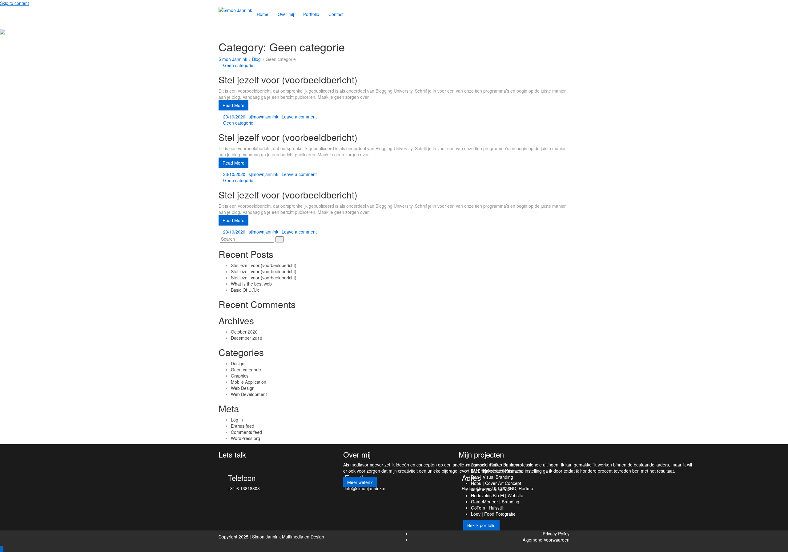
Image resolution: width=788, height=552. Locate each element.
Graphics (239, 376)
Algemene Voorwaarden (546, 540)
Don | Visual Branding (492, 477)
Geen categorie (238, 65)
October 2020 (244, 332)
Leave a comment (299, 117)
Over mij (286, 14)
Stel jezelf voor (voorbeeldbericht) (288, 79)
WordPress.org (245, 438)
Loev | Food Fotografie (493, 514)
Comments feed (246, 432)
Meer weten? (360, 482)
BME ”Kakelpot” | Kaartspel (497, 471)
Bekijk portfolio (481, 525)
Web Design (243, 388)
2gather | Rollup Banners (495, 465)
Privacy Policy (556, 533)
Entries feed (242, 426)
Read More (233, 105)
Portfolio (311, 14)
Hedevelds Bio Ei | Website (497, 495)
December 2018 (246, 338)
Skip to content (14, 3)
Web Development (249, 394)
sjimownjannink (263, 117)
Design (237, 363)
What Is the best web (251, 284)
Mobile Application (248, 382)
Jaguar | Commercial (491, 489)
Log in (237, 420)
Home (262, 14)
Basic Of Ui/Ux (245, 290)
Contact (336, 14)
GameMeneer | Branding (495, 501)
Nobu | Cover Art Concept (496, 483)
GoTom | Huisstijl (487, 508)
